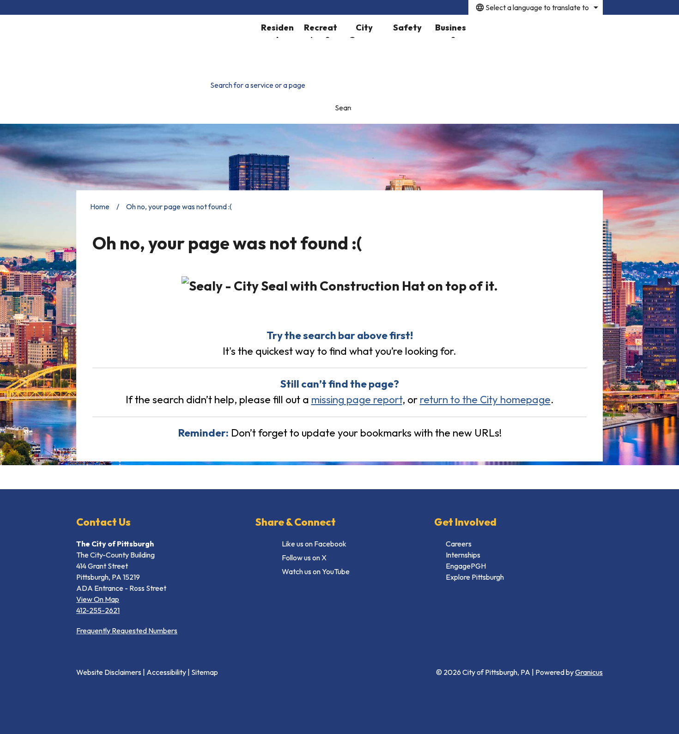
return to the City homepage (485, 399)
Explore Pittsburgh (475, 577)
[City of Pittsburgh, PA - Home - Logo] (165, 42)
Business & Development (450, 30)
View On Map (97, 599)
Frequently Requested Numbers (126, 630)
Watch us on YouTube (316, 571)
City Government (364, 30)
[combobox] (535, 7)
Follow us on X (304, 557)
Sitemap (204, 672)
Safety (407, 27)
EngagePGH (466, 565)
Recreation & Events (320, 30)
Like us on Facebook (314, 543)
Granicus (589, 672)
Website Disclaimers (108, 672)
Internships (463, 554)
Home (99, 206)
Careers (459, 543)
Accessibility (166, 672)
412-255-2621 (98, 610)
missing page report (356, 399)
